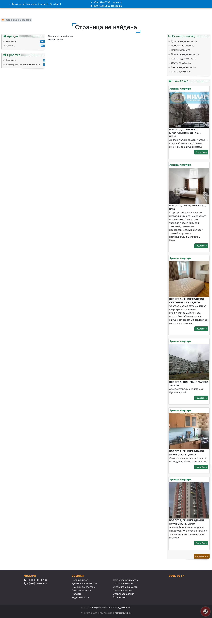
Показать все (201, 556)
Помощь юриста (81, 590)
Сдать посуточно (123, 583)
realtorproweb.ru (122, 613)
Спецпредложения (123, 593)
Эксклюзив (119, 597)
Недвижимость (80, 580)
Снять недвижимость (125, 586)
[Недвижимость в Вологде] (2, 20)
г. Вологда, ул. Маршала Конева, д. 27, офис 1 (35, 4)
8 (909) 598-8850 (100, 5)
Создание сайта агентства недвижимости (111, 607)
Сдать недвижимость (125, 580)
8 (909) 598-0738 (100, 2)
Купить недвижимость (84, 583)
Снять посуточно (123, 590)
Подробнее (201, 152)
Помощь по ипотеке (83, 586)
